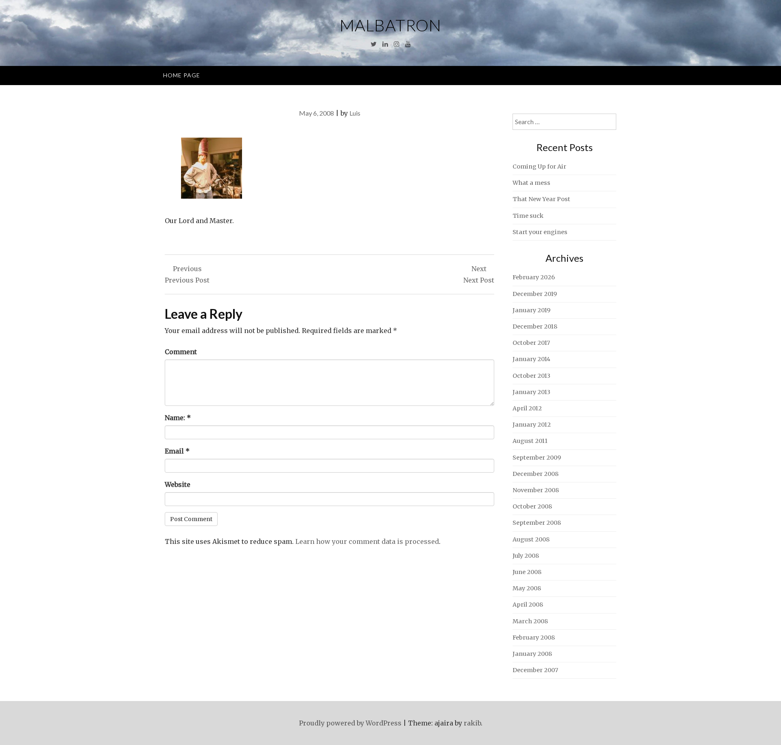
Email (177, 451)
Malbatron (390, 25)
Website (177, 484)
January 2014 (531, 359)
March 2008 (530, 621)
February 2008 (534, 637)
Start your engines (540, 232)
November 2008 (536, 490)
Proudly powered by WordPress (350, 723)
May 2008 (527, 588)
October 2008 (532, 506)
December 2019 (535, 294)
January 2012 (532, 424)
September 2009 (537, 457)
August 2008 (531, 539)
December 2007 (535, 670)
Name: (178, 418)
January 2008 (532, 653)
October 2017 (531, 342)
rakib (472, 723)
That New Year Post (541, 199)
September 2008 (537, 522)
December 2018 (535, 326)
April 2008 (528, 604)
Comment (181, 352)
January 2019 (531, 310)
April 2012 (527, 408)
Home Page (181, 75)
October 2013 (531, 375)
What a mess (531, 182)
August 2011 (530, 441)
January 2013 (531, 392)
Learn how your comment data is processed (367, 541)
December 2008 (535, 474)
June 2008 (527, 572)
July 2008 (526, 555)
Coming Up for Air (539, 166)
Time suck (528, 215)
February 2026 (534, 277)
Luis (354, 113)
